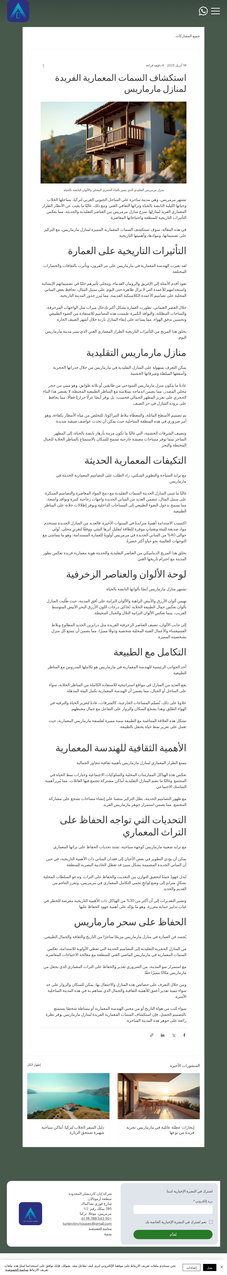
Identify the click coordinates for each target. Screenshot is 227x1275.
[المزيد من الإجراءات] (43, 65)
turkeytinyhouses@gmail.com (87, 1223)
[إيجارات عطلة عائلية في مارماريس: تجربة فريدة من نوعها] (158, 1096)
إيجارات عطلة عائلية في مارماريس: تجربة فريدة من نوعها (160, 1130)
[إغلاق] (221, 1267)
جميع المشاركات (188, 36)
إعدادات (191, 1267)
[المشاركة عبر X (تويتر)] (173, 1035)
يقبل (210, 1267)
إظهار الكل (34, 1065)
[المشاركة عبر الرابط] (152, 1035)
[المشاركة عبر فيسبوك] (184, 1035)
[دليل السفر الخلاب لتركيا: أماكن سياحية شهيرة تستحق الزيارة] (68, 1096)
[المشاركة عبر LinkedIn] (162, 1035)
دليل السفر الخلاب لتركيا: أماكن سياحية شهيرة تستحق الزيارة (72, 1130)
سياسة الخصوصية (100, 1229)
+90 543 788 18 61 (96, 1218)
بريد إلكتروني (203, 1201)
